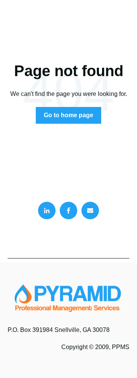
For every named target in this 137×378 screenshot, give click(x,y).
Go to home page (68, 115)
